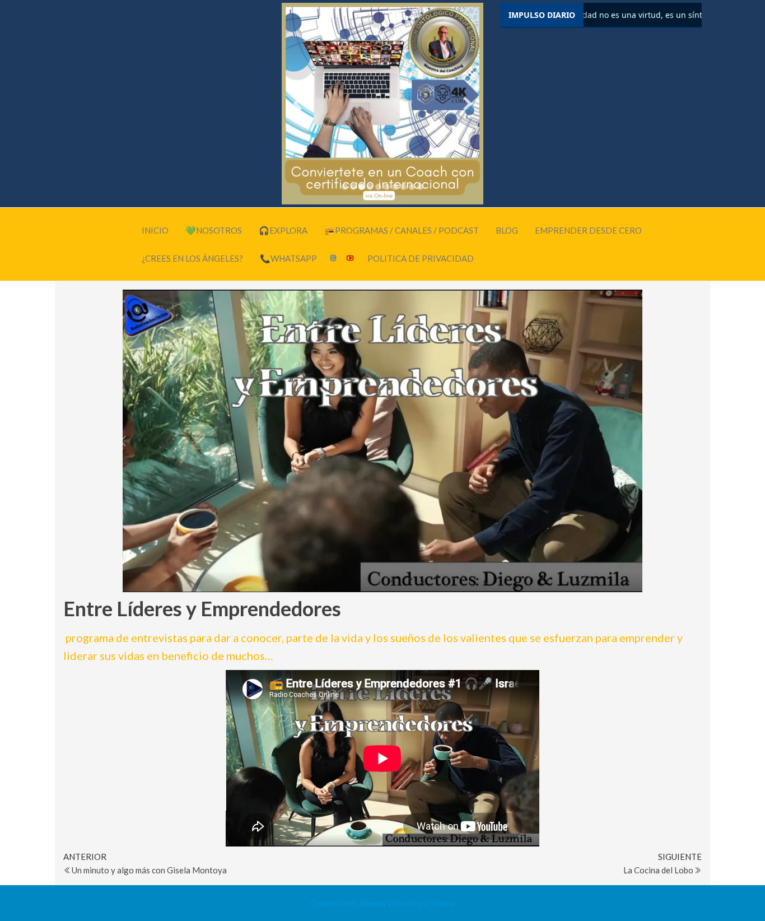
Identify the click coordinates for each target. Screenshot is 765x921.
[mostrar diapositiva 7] (395, 187)
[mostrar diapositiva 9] (412, 187)
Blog (507, 230)
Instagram (333, 258)
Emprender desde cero (588, 230)
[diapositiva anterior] (297, 104)
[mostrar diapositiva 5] (378, 187)
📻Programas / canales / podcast (401, 230)
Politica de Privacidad (420, 258)
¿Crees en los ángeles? (192, 258)
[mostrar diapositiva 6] (387, 187)
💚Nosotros (213, 230)
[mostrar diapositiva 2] (353, 187)
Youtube (350, 258)
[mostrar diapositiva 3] (361, 187)
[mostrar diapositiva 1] (345, 187)
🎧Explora (283, 230)
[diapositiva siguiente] (468, 104)
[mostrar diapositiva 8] (403, 187)
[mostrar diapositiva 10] (420, 187)
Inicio (155, 230)
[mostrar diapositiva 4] (370, 187)
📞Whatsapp (288, 258)
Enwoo (373, 903)
